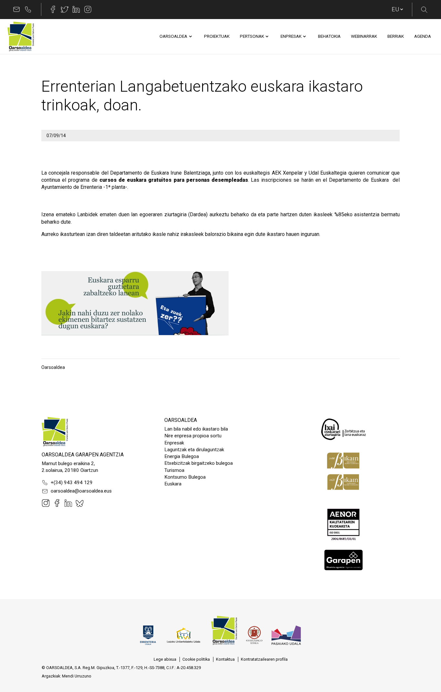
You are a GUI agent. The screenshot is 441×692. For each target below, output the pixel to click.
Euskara (172, 484)
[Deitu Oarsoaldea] (28, 9)
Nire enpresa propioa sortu (192, 436)
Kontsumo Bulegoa (185, 477)
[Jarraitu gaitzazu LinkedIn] (76, 9)
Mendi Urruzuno (76, 676)
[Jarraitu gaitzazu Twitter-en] (64, 9)
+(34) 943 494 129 (72, 482)
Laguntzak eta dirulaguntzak (194, 450)
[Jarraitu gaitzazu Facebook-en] (53, 9)
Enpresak (174, 443)
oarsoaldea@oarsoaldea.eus (81, 491)
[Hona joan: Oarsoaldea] (20, 36)
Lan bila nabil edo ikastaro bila (196, 429)
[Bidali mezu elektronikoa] (16, 9)
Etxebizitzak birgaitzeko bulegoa (198, 463)
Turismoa (174, 470)
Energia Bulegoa (181, 456)
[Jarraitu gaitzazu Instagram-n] (88, 9)
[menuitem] (173, 36)
